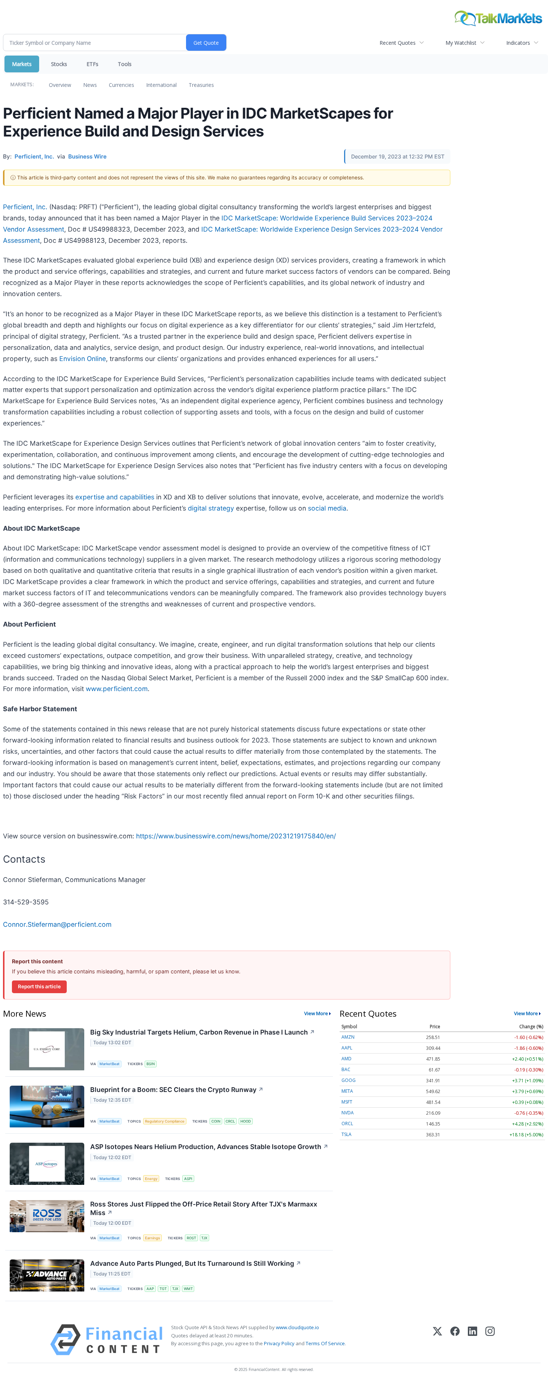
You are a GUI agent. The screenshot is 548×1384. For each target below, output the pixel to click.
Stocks (59, 64)
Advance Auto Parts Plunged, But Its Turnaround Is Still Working (195, 1263)
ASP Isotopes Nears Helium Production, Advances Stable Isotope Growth (209, 1147)
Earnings (152, 1238)
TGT (163, 1289)
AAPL (346, 1048)
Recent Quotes (397, 42)
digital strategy (211, 508)
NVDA (347, 1113)
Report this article (39, 986)
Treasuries (201, 84)
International (161, 84)
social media (327, 508)
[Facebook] (455, 1340)
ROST (191, 1238)
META (347, 1091)
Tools (125, 64)
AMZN (348, 1037)
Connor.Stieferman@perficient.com (57, 924)
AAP (150, 1289)
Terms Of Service (325, 1343)
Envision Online (82, 359)
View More (316, 1013)
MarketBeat (110, 1064)
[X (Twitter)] (437, 1340)
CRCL (230, 1121)
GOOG (348, 1080)
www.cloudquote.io (297, 1327)
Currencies (121, 84)
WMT (188, 1289)
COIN (215, 1121)
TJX (204, 1238)
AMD (346, 1058)
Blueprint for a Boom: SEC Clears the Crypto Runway (177, 1089)
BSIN (151, 1064)
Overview (60, 84)
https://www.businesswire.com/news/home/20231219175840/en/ (236, 836)
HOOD (245, 1121)
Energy (151, 1179)
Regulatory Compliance (165, 1121)
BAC (345, 1069)
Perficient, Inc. (25, 207)
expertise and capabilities (114, 497)
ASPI (188, 1179)
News (90, 84)
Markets (22, 64)
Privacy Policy (279, 1343)
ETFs (92, 64)
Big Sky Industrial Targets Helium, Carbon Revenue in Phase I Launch (202, 1032)
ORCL (347, 1123)
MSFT (346, 1102)
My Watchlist (460, 42)
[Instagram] (490, 1340)
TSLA (346, 1134)
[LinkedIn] (472, 1340)
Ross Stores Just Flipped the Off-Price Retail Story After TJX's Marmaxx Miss (203, 1208)
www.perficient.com (117, 689)
